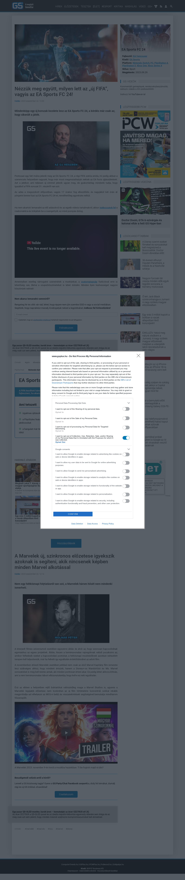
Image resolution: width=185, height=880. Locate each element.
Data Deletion (77, 524)
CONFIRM (73, 514)
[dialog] (92, 440)
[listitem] (92, 403)
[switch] (126, 409)
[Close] (139, 356)
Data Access (92, 524)
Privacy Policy (108, 524)
